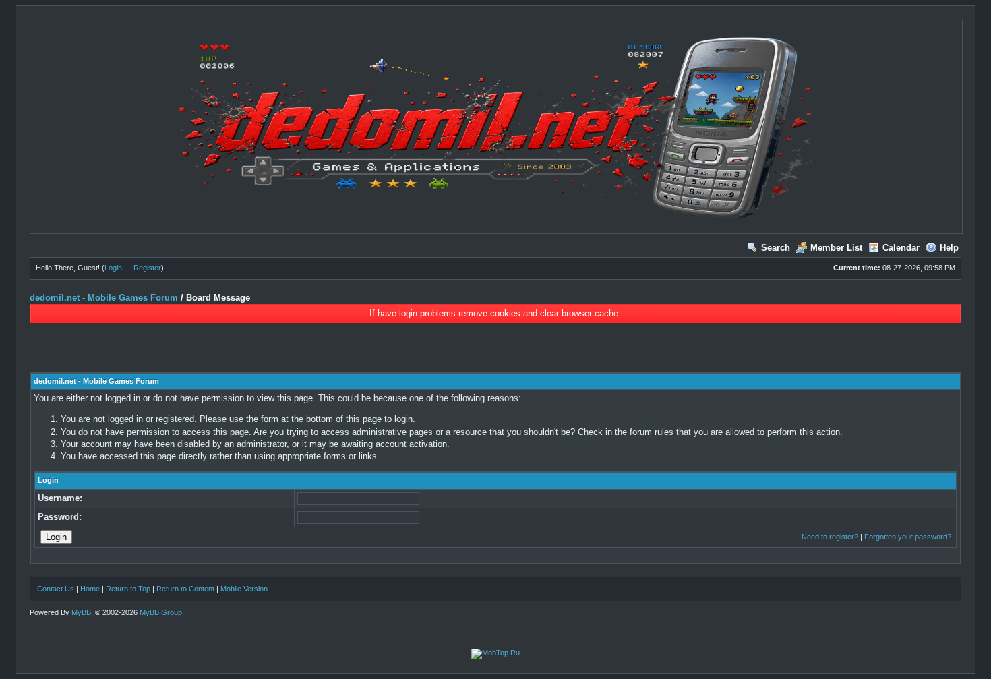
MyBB (81, 612)
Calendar (901, 248)
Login (113, 268)
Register (147, 268)
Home (90, 589)
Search (775, 248)
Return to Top (128, 589)
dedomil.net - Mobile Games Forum (104, 298)
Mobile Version (244, 589)
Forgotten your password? (907, 537)
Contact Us (55, 589)
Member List (836, 248)
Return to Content (185, 589)
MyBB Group (161, 612)
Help (949, 248)
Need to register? (830, 537)
